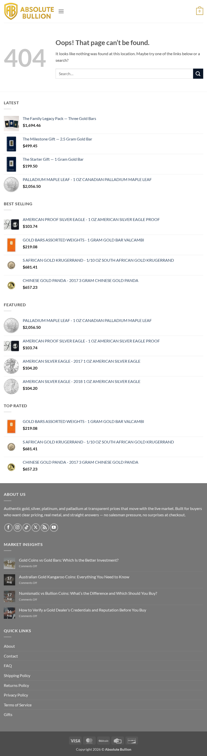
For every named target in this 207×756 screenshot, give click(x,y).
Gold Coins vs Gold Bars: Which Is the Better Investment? (68, 560)
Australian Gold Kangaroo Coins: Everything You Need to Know (74, 576)
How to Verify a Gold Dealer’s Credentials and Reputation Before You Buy (82, 609)
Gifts (8, 714)
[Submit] (198, 73)
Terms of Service (18, 704)
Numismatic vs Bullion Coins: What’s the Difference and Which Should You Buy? (88, 593)
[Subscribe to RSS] (45, 527)
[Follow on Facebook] (8, 527)
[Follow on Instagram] (17, 527)
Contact (11, 655)
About (9, 646)
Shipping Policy (17, 675)
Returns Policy (16, 685)
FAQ (8, 665)
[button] (61, 11)
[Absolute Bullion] (29, 12)
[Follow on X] (36, 527)
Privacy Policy (16, 694)
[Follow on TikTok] (26, 527)
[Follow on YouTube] (54, 527)
